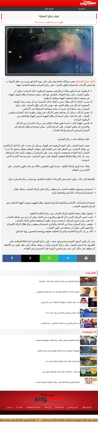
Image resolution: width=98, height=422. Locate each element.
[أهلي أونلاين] (87, 3)
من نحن (9, 407)
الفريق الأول (49, 8)
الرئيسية (82, 8)
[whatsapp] (49, 258)
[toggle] (16, 8)
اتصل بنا (19, 407)
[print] (86, 258)
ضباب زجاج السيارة (85, 81)
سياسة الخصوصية (33, 407)
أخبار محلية (59, 407)
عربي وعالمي (73, 407)
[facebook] (12, 258)
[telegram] (67, 258)
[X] (30, 258)
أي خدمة (48, 407)
